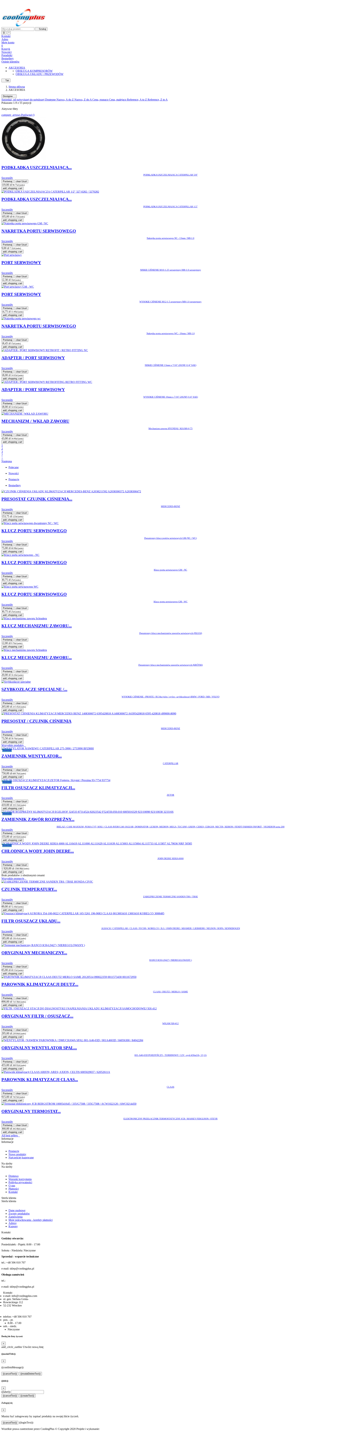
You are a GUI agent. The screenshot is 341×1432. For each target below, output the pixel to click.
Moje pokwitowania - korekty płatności (31, 1219)
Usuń (21, 181)
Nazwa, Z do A (83, 99)
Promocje (14, 1151)
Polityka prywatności (20, 1182)
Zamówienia (16, 1216)
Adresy (13, 1223)
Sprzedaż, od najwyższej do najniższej (23, 99)
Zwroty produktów (19, 1213)
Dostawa (13, 1175)
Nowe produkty (17, 1154)
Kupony (13, 1226)
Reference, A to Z (137, 99)
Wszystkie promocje (13, 878)
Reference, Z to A (158, 99)
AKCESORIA (17, 67)
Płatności (14, 1188)
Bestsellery (7, 58)
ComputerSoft (108, 1428)
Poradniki (6, 55)
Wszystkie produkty (13, 745)
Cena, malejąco (118, 99)
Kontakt (13, 1191)
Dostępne (9, 96)
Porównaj (7, 181)
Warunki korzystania (20, 1179)
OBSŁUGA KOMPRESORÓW (34, 70)
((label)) (5, 1391)
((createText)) (27, 1395)
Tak (6, 80)
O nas (12, 1185)
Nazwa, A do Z (65, 99)
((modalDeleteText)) (30, 1373)
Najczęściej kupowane (21, 1157)
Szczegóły (7, 177)
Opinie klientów (10, 61)
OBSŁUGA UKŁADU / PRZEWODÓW (39, 74)
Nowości (6, 52)
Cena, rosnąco (100, 99)
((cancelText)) (10, 1373)
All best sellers (10, 1135)
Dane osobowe (17, 1210)
